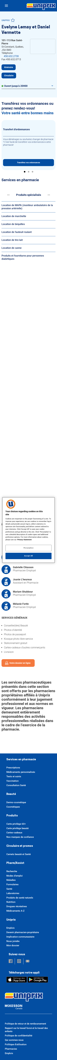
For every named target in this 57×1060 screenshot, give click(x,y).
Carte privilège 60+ (16, 824)
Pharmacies (11, 1048)
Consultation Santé (16, 785)
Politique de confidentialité (18, 1035)
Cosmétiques (13, 806)
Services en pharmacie (21, 759)
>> (49, 195)
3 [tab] (32, 171)
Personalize (28, 548)
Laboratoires (12, 893)
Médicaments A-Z (15, 910)
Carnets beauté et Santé (18, 854)
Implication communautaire (20, 936)
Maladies (11, 880)
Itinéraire (8, 67)
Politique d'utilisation (15, 1044)
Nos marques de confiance (20, 837)
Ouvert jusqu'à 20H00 (16, 85)
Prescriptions (13, 767)
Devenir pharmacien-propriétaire (22, 932)
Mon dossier (12, 945)
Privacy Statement (24, 540)
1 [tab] (24, 171)
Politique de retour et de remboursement (25, 1023)
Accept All (28, 556)
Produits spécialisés (28, 194)
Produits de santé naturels (19, 897)
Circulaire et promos (19, 846)
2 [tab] (28, 171)
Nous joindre (12, 941)
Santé (9, 889)
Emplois (10, 928)
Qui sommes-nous (14, 1040)
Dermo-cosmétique (16, 802)
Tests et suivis (13, 776)
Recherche (11, 871)
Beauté (11, 794)
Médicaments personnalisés (20, 772)
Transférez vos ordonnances (28, 163)
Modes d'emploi (14, 875)
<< (8, 195)
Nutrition (10, 902)
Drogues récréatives (16, 906)
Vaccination (12, 781)
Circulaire (9, 75)
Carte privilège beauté (17, 828)
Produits (12, 815)
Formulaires (12, 884)
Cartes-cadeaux (14, 832)
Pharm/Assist (15, 863)
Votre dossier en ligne (20, 663)
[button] (10, 961)
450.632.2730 (11, 56)
